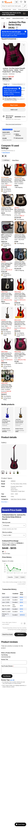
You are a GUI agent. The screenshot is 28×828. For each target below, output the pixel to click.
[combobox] (12, 525)
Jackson (13, 481)
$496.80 (22, 615)
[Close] (19, 88)
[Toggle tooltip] (17, 39)
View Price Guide (7, 634)
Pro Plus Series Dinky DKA (6, 421)
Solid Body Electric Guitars (18, 499)
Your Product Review (7, 666)
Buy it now (14, 105)
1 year (16, 577)
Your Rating (4, 654)
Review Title (4, 659)
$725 (21, 611)
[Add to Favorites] (16, 27)
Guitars (14, 9)
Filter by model (6, 522)
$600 (21, 605)
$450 (21, 609)
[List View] (5, 156)
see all (12, 680)
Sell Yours (20, 634)
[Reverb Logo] (8, 2)
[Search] (25, 6)
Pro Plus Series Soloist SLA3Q (19, 421)
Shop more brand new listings (13, 124)
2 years (22, 577)
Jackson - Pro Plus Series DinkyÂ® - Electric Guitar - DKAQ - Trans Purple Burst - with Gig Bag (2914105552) (13, 70)
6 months (10, 577)
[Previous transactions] (21, 623)
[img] (18, 116)
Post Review (6, 676)
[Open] (24, 525)
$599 (21, 600)
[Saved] (21, 2)
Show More (4, 502)
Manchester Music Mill (9, 116)
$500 (21, 597)
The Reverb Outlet (6, 9)
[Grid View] (3, 156)
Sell (17, 2)
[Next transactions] (24, 623)
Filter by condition (7, 532)
